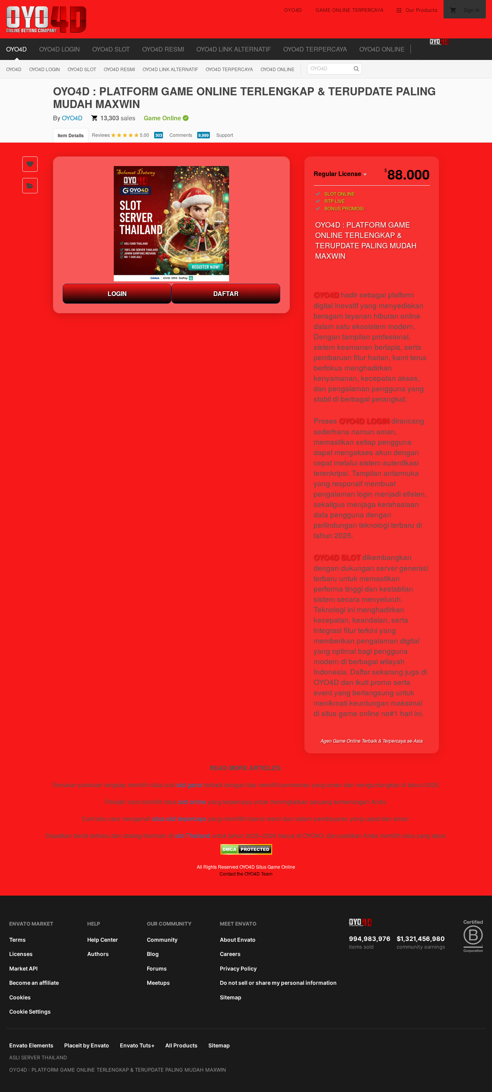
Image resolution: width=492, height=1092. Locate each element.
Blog (153, 954)
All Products (181, 1045)
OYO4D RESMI (163, 49)
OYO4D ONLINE (382, 49)
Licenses (21, 954)
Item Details (71, 135)
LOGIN (117, 293)
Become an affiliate (34, 982)
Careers (230, 954)
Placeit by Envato (86, 1045)
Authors (98, 954)
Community (162, 939)
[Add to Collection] (30, 185)
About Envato (238, 939)
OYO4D (16, 49)
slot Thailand (192, 835)
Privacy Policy (238, 968)
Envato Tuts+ (137, 1045)
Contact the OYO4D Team (246, 873)
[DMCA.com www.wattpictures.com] (246, 852)
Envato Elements (31, 1045)
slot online (192, 801)
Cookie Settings (30, 1011)
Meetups (158, 982)
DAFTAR (226, 293)
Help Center (102, 939)
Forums (157, 968)
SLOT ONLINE (339, 193)
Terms (17, 939)
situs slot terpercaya (179, 818)
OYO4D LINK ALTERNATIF (233, 49)
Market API (23, 968)
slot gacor (189, 784)
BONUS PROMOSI (344, 208)
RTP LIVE (334, 201)
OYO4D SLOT (111, 49)
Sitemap (230, 997)
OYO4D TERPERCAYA (315, 49)
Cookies (20, 997)
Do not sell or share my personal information (278, 982)
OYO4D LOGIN (59, 49)
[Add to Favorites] (30, 164)
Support (224, 134)
